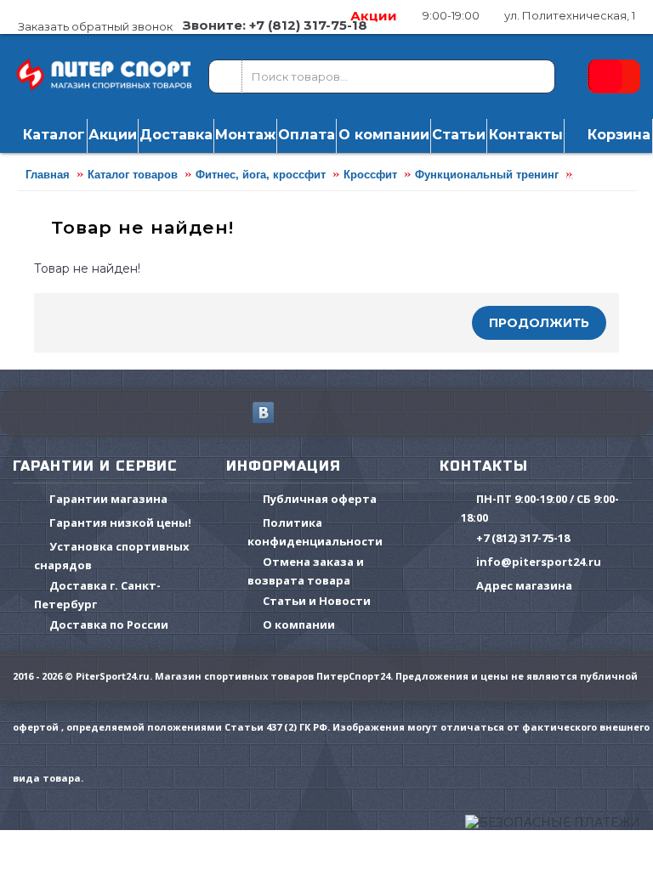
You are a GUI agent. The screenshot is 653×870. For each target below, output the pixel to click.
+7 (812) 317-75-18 (523, 537)
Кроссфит (370, 174)
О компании (299, 624)
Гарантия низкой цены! (120, 522)
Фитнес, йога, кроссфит (261, 174)
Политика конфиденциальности (315, 532)
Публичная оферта (320, 498)
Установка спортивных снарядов (112, 556)
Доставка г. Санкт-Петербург (97, 595)
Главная (48, 174)
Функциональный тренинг (487, 174)
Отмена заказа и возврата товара (305, 571)
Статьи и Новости (317, 600)
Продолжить (539, 322)
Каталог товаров (133, 174)
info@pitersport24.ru (538, 561)
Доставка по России (108, 624)
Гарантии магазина (108, 498)
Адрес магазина (524, 585)
